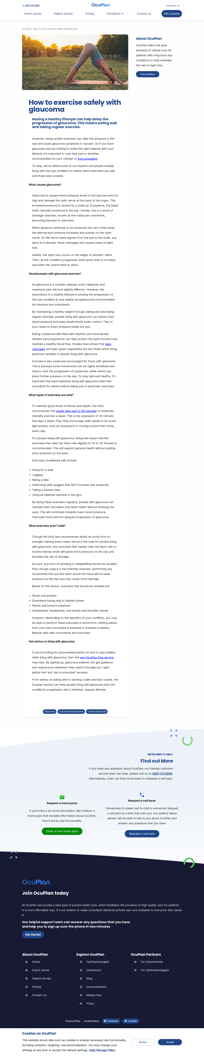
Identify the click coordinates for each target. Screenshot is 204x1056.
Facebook (113, 1021)
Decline (143, 1042)
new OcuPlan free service (97, 657)
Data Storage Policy (102, 1050)
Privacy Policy (73, 1021)
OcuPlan (26, 29)
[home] (101, 5)
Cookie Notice (91, 1021)
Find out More (147, 74)
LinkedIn (132, 1021)
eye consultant (87, 158)
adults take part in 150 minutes (76, 411)
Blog (35, 29)
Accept (170, 1042)
